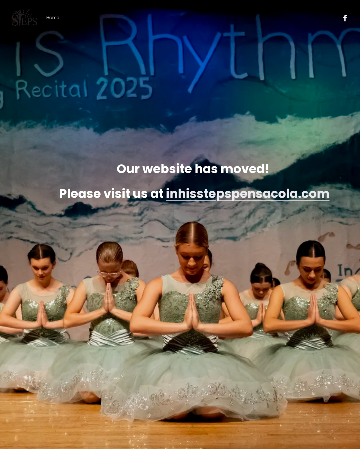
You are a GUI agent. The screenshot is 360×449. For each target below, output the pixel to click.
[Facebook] (345, 18)
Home (52, 17)
